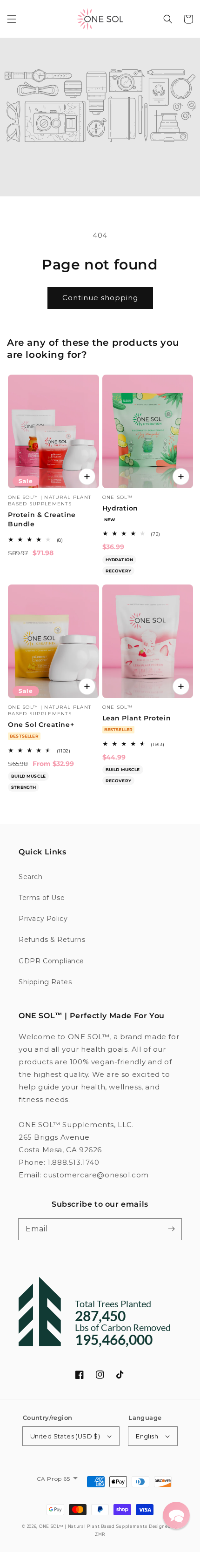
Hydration (120, 508)
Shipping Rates (45, 982)
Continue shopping (100, 297)
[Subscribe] (171, 1229)
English (147, 1436)
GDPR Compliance (51, 961)
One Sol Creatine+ (41, 724)
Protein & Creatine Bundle (42, 519)
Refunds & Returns (52, 939)
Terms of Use (42, 898)
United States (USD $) (65, 1436)
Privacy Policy (43, 918)
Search (31, 877)
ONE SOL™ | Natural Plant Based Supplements (93, 1526)
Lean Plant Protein (136, 718)
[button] (11, 19)
